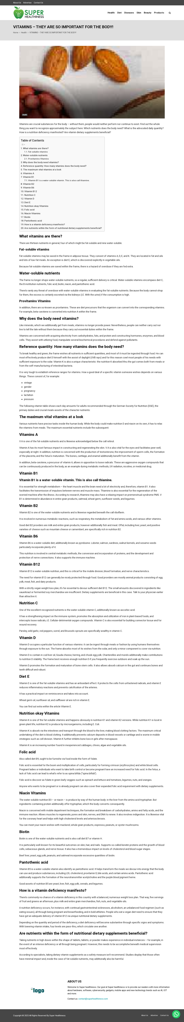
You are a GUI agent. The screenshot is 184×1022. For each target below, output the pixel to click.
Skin (139, 12)
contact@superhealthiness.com (93, 999)
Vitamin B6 (28, 187)
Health (111, 12)
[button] (176, 1014)
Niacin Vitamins (32, 213)
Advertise (27, 3)
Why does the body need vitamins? (41, 162)
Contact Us (38, 3)
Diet (119, 12)
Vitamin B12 (30, 191)
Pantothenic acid (33, 220)
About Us (17, 3)
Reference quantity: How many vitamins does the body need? (54, 166)
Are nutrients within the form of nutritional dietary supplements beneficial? (63, 228)
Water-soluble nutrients (35, 155)
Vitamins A (28, 173)
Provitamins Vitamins (38, 159)
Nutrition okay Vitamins (36, 206)
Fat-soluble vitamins (38, 152)
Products (159, 12)
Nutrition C (29, 195)
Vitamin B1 (28, 177)
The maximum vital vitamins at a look (42, 169)
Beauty (147, 12)
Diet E (27, 202)
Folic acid (29, 209)
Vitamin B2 (28, 184)
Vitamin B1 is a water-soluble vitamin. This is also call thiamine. (59, 180)
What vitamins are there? (36, 148)
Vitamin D (29, 198)
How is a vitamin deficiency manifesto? (44, 224)
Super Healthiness (57, 1015)
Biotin (27, 217)
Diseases (129, 12)
